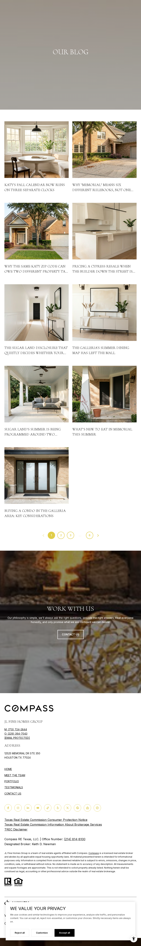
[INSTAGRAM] (18, 808)
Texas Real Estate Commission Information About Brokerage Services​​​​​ (53, 824)
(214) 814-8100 (74, 839)
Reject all (20, 932)
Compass (93, 853)
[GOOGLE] (77, 808)
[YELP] (57, 808)
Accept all (64, 932)
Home (8, 769)
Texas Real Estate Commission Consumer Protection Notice (45, 820)
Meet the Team (14, 775)
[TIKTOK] (47, 808)
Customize (42, 932)
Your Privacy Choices (70, 942)
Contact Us (12, 793)
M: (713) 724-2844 (15, 729)
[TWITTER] (67, 808)
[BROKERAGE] (97, 808)
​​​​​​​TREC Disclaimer (16, 829)
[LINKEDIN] (28, 808)
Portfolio (11, 781)
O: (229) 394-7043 (15, 733)
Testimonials (13, 787)
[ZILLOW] (87, 808)
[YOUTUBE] (37, 808)
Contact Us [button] (70, 634)
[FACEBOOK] (8, 808)
